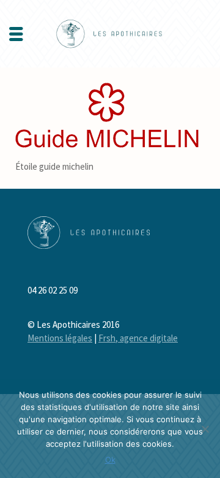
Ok (110, 460)
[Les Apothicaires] (110, 33)
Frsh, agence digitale (138, 338)
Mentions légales (60, 338)
